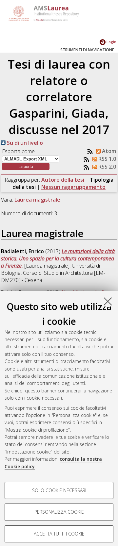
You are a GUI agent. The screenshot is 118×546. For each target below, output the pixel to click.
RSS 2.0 (106, 166)
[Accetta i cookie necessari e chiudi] (108, 301)
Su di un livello (24, 142)
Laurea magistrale (37, 199)
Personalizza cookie (59, 512)
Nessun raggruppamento (73, 186)
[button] (25, 166)
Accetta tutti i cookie (59, 534)
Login (111, 41)
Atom (108, 151)
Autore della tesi (62, 179)
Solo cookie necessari (59, 490)
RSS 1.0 (106, 158)
